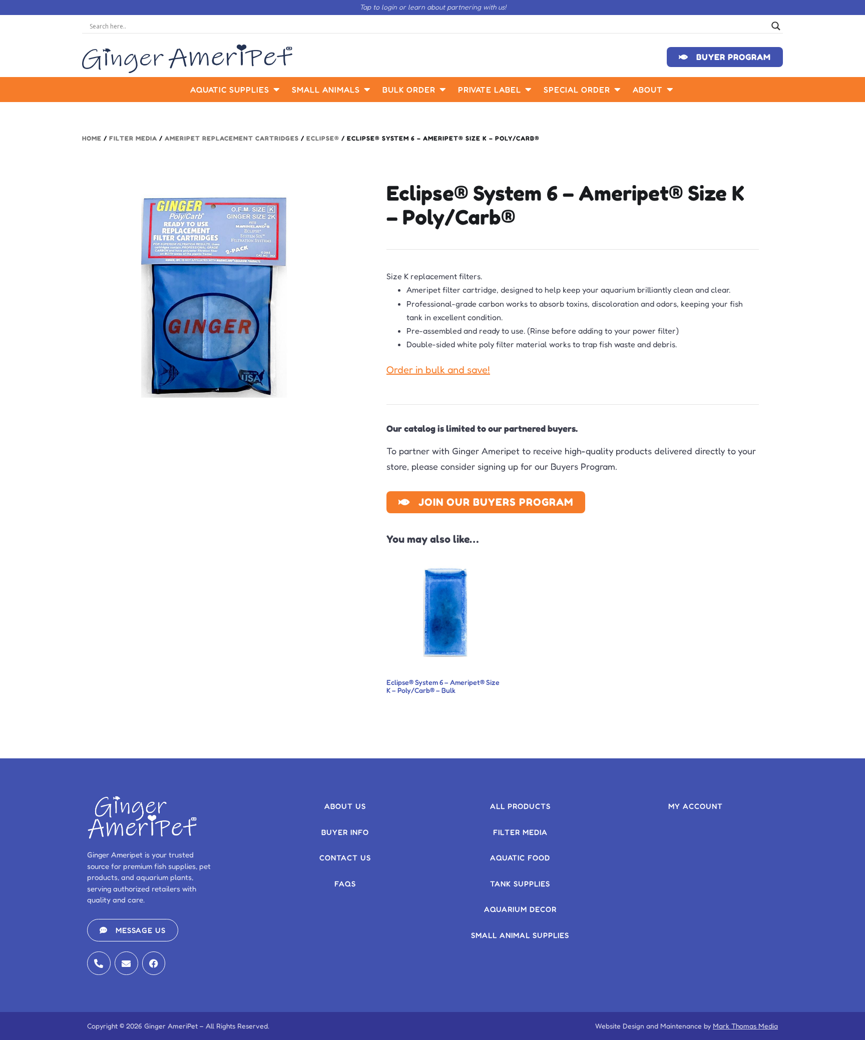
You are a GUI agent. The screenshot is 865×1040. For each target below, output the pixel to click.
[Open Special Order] (618, 90)
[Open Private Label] (529, 90)
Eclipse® (322, 138)
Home (92, 138)
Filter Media (133, 138)
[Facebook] (154, 963)
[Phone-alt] (99, 963)
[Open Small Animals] (367, 90)
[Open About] (670, 90)
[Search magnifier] (776, 26)
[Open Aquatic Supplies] (277, 90)
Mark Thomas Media (745, 1025)
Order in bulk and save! (438, 370)
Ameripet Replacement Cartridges (232, 138)
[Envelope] (126, 963)
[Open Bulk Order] (443, 90)
